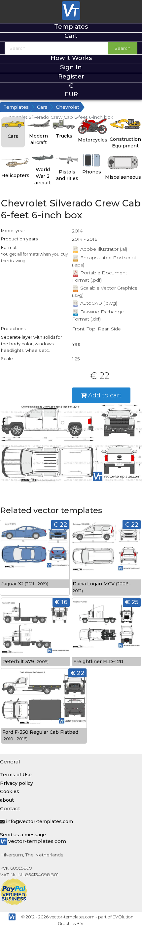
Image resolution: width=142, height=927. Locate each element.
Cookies (9, 791)
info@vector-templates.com (39, 821)
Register (71, 76)
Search (122, 48)
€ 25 (131, 602)
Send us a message (23, 835)
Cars (42, 107)
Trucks (64, 136)
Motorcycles (92, 140)
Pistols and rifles (67, 175)
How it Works (71, 58)
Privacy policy (16, 783)
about (7, 800)
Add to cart (104, 395)
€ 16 (61, 602)
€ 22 (60, 524)
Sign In (71, 67)
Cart (71, 36)
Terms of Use (16, 775)
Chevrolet (67, 107)
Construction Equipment (125, 142)
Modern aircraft (38, 139)
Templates (71, 26)
